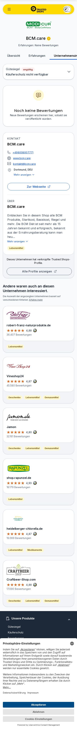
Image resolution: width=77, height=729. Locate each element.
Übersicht (13, 55)
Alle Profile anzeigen (37, 271)
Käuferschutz (15, 632)
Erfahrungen (37, 55)
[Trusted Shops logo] (38, 9)
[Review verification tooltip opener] (48, 38)
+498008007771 (23, 152)
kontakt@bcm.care (24, 163)
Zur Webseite (36, 186)
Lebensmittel (16, 248)
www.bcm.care (22, 158)
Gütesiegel (14, 626)
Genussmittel (52, 397)
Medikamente (34, 550)
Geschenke (14, 397)
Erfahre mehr (36, 299)
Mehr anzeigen (22, 174)
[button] (9, 9)
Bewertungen (16, 638)
